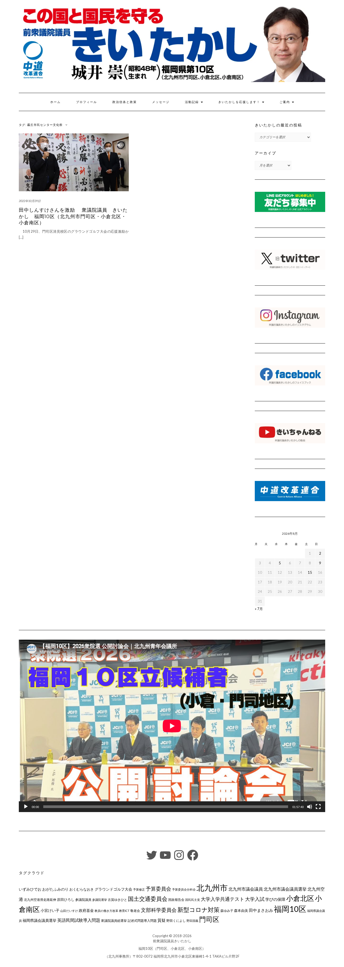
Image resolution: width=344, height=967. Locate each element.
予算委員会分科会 (184, 889)
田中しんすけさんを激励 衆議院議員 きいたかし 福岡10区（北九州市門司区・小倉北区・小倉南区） (73, 216)
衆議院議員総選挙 (114, 921)
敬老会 (135, 910)
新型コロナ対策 (198, 909)
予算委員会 (158, 888)
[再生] (25, 806)
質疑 (161, 920)
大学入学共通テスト (222, 899)
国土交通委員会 (147, 898)
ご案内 (285, 102)
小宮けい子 (50, 910)
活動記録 (192, 102)
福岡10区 (290, 908)
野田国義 (192, 920)
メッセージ (161, 102)
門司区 (209, 919)
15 (310, 572)
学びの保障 (275, 899)
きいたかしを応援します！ (239, 102)
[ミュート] (309, 806)
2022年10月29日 (30, 201)
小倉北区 (300, 898)
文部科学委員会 (159, 910)
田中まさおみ (261, 910)
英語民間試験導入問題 (78, 920)
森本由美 (241, 910)
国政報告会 (176, 900)
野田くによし (176, 921)
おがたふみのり (55, 889)
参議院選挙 (99, 899)
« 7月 (259, 609)
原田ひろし (65, 899)
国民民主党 (192, 899)
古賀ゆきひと (117, 900)
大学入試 (254, 899)
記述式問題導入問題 (142, 921)
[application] (172, 726)
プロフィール (86, 102)
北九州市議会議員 (245, 888)
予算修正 (139, 889)
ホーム (55, 102)
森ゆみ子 (226, 910)
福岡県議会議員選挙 (39, 920)
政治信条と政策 (124, 102)
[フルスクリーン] (318, 806)
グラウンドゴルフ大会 (113, 889)
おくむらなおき (81, 889)
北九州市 (212, 887)
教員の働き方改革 (106, 910)
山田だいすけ (69, 910)
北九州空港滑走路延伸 (40, 899)
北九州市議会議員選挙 (285, 889)
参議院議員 (83, 899)
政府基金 (86, 910)
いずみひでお (30, 889)
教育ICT (124, 910)
